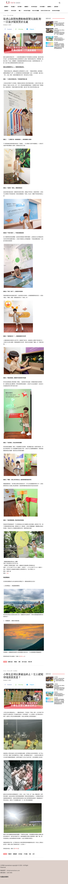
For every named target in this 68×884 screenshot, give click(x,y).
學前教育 (56, 36)
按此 (8, 573)
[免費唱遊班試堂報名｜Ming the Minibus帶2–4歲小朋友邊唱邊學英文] (49, 38)
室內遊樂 (56, 42)
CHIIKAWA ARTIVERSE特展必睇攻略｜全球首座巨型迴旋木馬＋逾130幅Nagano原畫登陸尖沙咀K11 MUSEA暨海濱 (59, 46)
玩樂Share (22, 656)
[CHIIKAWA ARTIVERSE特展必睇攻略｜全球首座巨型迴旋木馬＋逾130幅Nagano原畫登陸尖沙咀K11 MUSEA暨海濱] (49, 44)
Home (4, 15)
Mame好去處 (10, 15)
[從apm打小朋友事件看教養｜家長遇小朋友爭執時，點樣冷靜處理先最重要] (49, 23)
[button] (59, 3)
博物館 (15, 661)
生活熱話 (56, 21)
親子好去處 (24, 661)
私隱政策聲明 (4, 877)
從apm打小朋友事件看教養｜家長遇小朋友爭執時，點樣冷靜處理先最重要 (59, 25)
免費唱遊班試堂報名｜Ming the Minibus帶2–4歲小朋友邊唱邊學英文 (59, 39)
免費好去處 (10, 661)
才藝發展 (56, 28)
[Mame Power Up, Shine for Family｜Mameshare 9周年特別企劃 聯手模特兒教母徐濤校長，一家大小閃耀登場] (49, 30)
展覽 (19, 661)
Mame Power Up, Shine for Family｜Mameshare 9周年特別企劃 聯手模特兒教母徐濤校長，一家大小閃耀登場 (59, 32)
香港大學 (30, 661)
